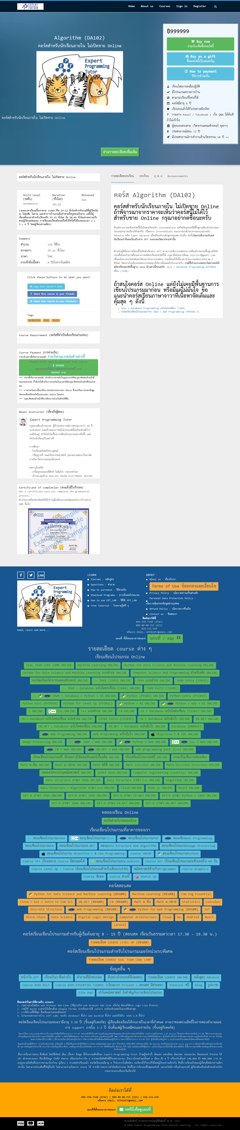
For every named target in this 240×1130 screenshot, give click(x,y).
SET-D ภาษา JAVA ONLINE (71, 803)
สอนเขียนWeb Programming (191, 838)
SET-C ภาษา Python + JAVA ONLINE (189, 795)
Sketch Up (147, 876)
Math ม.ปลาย (166, 902)
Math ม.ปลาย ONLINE (71, 765)
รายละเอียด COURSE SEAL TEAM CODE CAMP (120, 960)
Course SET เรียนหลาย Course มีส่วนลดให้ (54, 861)
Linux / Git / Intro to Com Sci (46, 902)
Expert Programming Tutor (51, 420)
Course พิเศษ (94, 876)
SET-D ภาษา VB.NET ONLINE (167, 803)
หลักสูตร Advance (206, 977)
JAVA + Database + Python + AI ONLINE (83, 696)
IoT (207, 909)
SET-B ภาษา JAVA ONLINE (87, 795)
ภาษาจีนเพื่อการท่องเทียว (190, 757)
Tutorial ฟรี (179, 985)
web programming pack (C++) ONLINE (165, 749)
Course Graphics (195, 869)
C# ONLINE (127, 711)
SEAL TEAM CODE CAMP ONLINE (49, 665)
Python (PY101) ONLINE (144, 696)
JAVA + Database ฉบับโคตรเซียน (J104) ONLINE (103, 688)
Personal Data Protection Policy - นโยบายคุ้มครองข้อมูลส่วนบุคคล (171, 601)
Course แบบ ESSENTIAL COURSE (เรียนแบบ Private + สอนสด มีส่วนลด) (109, 985)
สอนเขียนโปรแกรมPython (179, 853)
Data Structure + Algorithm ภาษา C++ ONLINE (78, 788)
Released (88, 195)
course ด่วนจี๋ (119, 876)
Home (131, 6)
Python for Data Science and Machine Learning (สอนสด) (79, 894)
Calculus (213, 902)
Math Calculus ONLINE (143, 765)
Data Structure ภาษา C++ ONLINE (133, 780)
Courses (164, 6)
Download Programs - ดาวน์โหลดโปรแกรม (115, 595)
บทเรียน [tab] (144, 176)
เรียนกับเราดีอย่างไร (58, 977)
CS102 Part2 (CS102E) (116, 719)
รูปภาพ (213, 985)
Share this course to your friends (54, 294)
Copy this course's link (48, 286)
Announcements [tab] (177, 176)
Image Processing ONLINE (42, 742)
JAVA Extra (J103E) (192, 680)
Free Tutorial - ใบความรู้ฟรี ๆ (110, 606)
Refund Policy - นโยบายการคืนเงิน (170, 609)
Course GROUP (141, 853)
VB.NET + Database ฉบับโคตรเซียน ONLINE (71, 726)
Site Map (86, 992)
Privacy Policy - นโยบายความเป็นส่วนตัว (174, 593)
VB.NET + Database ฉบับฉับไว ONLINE (137, 726)
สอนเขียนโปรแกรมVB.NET (77, 846)
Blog (198, 985)
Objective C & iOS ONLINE (177, 734)
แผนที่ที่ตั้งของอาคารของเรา (119, 1110)
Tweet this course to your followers (55, 301)
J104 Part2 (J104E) (162, 688)
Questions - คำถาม (103, 585)
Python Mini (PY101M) (39, 703)
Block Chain (36, 917)
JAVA (46, 320)
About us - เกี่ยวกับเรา (163, 579)
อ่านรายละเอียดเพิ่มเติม (120, 152)
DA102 (56, 320)
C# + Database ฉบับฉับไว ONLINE (165, 719)
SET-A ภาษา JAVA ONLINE (42, 795)
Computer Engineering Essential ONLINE (165, 772)
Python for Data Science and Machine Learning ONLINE (169, 665)
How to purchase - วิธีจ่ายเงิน (108, 590)
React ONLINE (189, 788)
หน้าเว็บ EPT (30, 977)
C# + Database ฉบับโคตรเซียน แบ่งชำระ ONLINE (57, 719)
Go (179, 917)
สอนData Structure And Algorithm (128, 846)
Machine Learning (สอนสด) (153, 894)
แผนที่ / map (165, 638)
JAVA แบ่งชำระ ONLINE (153, 680)
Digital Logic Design (96, 917)
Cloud (167, 917)
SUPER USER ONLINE (112, 772)
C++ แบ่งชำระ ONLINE (97, 711)
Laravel (120, 925)
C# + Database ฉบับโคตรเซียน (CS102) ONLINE (176, 711)
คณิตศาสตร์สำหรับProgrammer (155, 869)
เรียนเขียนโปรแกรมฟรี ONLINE (146, 757)
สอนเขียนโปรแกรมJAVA (48, 838)
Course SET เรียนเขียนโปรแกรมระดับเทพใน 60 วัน (181, 861)
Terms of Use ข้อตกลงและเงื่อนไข (184, 586)
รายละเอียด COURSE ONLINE (168, 977)
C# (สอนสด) (119, 902)
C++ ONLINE (65, 711)
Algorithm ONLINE (180, 780)
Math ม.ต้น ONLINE (35, 765)
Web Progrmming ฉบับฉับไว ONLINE (119, 734)
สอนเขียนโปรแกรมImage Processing (188, 846)
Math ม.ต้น (142, 902)
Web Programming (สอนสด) (96, 909)
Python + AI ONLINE (138, 703)
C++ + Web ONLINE (203, 742)
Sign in (181, 6)
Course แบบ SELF (36, 985)
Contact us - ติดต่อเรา (163, 614)
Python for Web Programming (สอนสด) (167, 909)
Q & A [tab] (158, 176)
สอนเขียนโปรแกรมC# (39, 846)
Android (193, 917)
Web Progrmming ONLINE (68, 734)
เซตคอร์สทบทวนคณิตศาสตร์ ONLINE (67, 772)
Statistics (191, 902)
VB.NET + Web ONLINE (112, 749)
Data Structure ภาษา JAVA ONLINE (73, 780)
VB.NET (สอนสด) (91, 902)
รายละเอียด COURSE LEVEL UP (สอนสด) (120, 942)
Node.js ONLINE (160, 788)
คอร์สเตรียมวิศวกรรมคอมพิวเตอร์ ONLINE (60, 680)
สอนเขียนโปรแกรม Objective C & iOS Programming (85, 853)
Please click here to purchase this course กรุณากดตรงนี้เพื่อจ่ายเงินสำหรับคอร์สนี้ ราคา (58, 367)
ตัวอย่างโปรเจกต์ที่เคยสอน (125, 977)
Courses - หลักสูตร (102, 579)
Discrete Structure (46, 909)
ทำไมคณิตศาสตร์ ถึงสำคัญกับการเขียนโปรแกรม (130, 992)
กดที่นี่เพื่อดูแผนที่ (137, 1110)
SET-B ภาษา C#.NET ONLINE (134, 795)
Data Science (62, 917)
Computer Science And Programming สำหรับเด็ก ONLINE (175, 673)
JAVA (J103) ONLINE (114, 680)
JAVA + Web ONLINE (97, 742)
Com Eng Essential (196, 894)
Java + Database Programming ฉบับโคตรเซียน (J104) (153, 308)
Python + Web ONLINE (148, 742)
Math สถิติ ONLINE (106, 765)
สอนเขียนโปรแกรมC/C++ (95, 838)
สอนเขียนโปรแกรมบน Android (116, 861)
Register (199, 6)
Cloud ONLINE (131, 788)
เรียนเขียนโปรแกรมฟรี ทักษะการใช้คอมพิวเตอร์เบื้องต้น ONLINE (76, 757)
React (209, 917)
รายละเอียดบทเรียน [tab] (122, 176)
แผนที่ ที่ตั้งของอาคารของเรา (148, 639)
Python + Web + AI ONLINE (196, 703)
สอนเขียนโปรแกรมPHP (142, 838)
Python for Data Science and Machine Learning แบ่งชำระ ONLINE (75, 673)
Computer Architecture (138, 917)
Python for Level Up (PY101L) (88, 703)
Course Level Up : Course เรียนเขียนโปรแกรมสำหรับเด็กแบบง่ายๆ (80, 869)
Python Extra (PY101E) (188, 696)
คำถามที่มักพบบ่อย (89, 977)
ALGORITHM (34, 320)
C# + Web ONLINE (67, 749)
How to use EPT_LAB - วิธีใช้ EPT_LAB (114, 600)
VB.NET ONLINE (207, 719)
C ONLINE (36, 711)
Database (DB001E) (187, 726)
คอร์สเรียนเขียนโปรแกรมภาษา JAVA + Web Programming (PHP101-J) (160, 312)
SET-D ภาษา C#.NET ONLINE (118, 803)
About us (147, 6)
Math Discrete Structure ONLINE (193, 765)
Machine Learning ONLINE (98, 665)
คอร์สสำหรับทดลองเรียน (120, 821)
